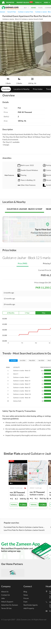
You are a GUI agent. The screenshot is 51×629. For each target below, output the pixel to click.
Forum (26, 598)
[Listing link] (18, 484)
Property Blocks (24, 2)
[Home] (3, 2)
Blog (25, 592)
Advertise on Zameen (9, 605)
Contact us (5, 595)
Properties (10, 2)
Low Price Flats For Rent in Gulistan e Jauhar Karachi (24, 530)
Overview (6, 89)
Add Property (29, 608)
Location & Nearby (21, 89)
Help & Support (7, 602)
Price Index (37, 89)
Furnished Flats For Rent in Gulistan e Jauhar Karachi (24, 527)
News (26, 595)
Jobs (3, 598)
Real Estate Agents (31, 605)
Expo (25, 602)
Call (24, 504)
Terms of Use (6, 608)
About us (4, 592)
